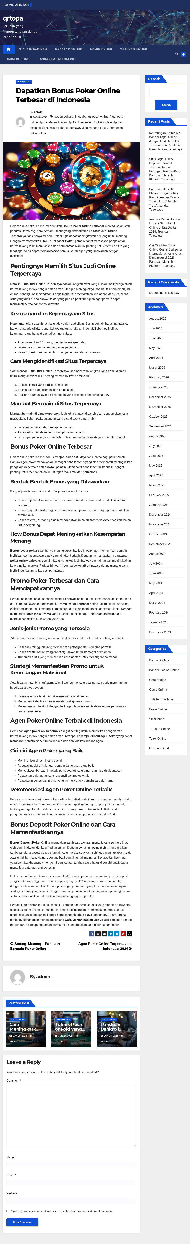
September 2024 (160, 544)
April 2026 (156, 357)
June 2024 (156, 573)
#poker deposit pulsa (53, 122)
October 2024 (158, 534)
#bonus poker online (94, 116)
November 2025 (160, 406)
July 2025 (155, 446)
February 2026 (159, 377)
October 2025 (158, 416)
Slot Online (156, 719)
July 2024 (155, 563)
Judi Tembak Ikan (33, 49)
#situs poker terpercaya (64, 127)
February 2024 (159, 612)
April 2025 (156, 475)
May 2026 (156, 348)
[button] (176, 54)
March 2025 (157, 485)
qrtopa (13, 18)
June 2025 (156, 455)
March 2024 (157, 602)
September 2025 (160, 426)
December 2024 (160, 514)
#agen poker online (67, 116)
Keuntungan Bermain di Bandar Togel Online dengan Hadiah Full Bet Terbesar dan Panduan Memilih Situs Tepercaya (165, 141)
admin (38, 112)
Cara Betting (18, 59)
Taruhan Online (133, 49)
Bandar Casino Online (56, 59)
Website (11, 1193)
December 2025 (160, 397)
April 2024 (156, 593)
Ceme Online (158, 689)
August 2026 (157, 318)
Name (11, 1157)
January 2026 (158, 387)
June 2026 (156, 338)
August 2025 (157, 436)
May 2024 (156, 583)
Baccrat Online (68, 49)
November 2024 (160, 524)
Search (154, 79)
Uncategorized (159, 748)
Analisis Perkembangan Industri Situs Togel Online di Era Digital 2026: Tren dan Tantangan (165, 227)
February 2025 (159, 495)
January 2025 (158, 504)
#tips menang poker (94, 127)
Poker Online (101, 49)
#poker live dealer (80, 122)
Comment (13, 1080)
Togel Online (157, 738)
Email (11, 1175)
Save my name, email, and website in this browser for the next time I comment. (62, 1211)
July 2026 (155, 328)
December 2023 (160, 632)
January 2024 (158, 622)
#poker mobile (102, 122)
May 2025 (156, 465)
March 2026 (157, 367)
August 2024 (157, 553)
